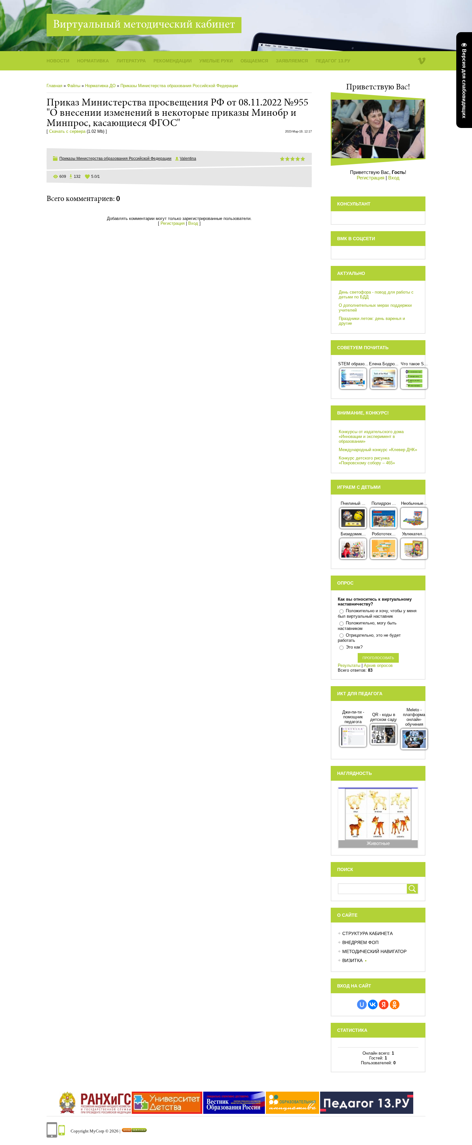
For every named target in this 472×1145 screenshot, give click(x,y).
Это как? (354, 647)
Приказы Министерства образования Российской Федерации (179, 85)
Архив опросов (378, 665)
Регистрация (173, 223)
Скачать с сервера (67, 131)
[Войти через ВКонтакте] (373, 1004)
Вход (193, 223)
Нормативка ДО (100, 85)
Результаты (349, 665)
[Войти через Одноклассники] (394, 1004)
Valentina (188, 158)
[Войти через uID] (362, 1004)
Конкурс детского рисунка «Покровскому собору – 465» (367, 460)
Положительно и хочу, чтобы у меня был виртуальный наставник (377, 613)
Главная (54, 85)
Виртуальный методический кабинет (144, 25)
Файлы (73, 85)
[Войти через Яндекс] (384, 1004)
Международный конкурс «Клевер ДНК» (378, 449)
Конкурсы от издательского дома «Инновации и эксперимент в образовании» (371, 436)
